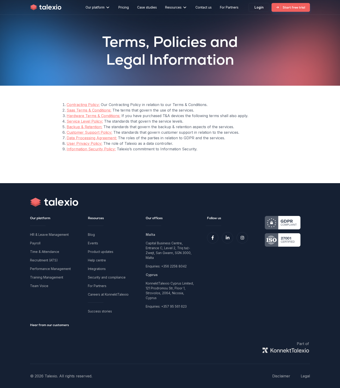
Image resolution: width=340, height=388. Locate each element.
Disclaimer (281, 376)
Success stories (100, 311)
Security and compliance (107, 277)
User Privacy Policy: (84, 143)
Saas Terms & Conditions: (89, 110)
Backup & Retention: (84, 126)
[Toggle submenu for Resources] (185, 7)
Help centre (97, 260)
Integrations (97, 269)
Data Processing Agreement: (92, 138)
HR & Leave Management (49, 234)
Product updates (100, 252)
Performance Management (50, 269)
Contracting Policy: (83, 104)
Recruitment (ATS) (44, 260)
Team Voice (39, 286)
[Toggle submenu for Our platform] (108, 7)
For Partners (97, 286)
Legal (305, 376)
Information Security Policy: (91, 149)
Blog (91, 234)
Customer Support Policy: (89, 132)
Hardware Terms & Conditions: (93, 115)
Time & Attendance (44, 252)
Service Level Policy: (85, 121)
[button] (212, 237)
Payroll (35, 243)
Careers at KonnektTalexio (108, 294)
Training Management (46, 277)
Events (93, 243)
